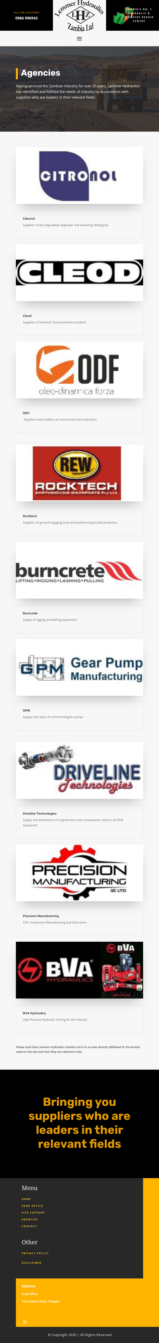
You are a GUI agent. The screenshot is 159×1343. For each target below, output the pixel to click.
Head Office (32, 1205)
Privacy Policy (35, 1253)
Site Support (33, 1212)
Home (26, 1199)
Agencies (30, 1219)
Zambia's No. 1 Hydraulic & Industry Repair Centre (139, 15)
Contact (29, 1226)
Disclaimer (32, 1262)
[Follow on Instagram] (25, 1322)
